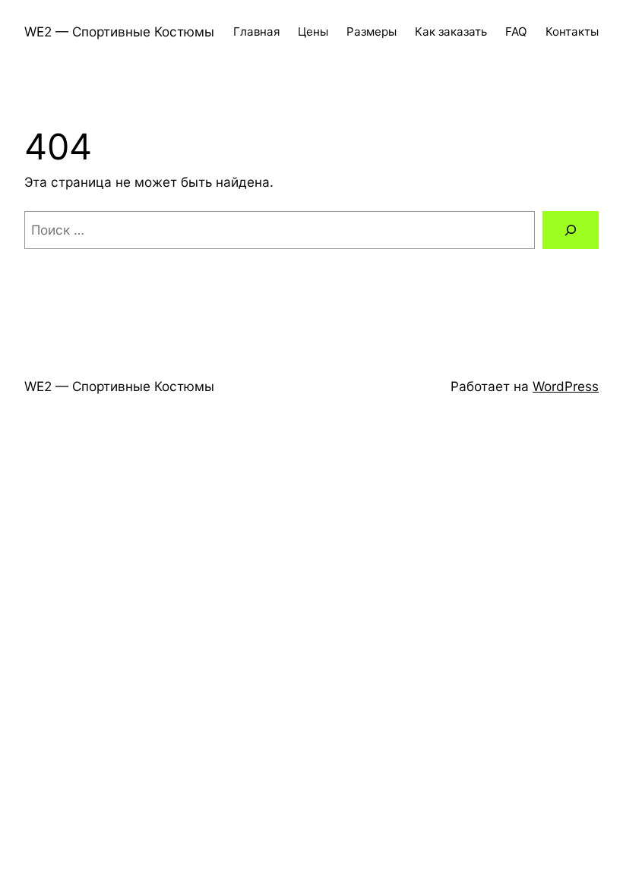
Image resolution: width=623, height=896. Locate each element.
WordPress (566, 386)
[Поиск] (570, 230)
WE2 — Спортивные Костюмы (119, 31)
